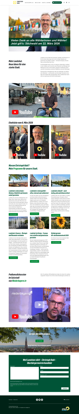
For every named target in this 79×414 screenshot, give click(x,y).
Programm (18, 169)
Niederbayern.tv (19, 281)
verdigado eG (27, 407)
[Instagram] (69, 3)
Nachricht (12, 366)
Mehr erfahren (13, 214)
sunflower (17, 407)
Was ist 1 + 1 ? (43, 374)
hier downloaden (56, 242)
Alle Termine (39, 340)
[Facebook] (64, 3)
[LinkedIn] (67, 3)
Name (41, 366)
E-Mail (42, 370)
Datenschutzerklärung (17, 385)
